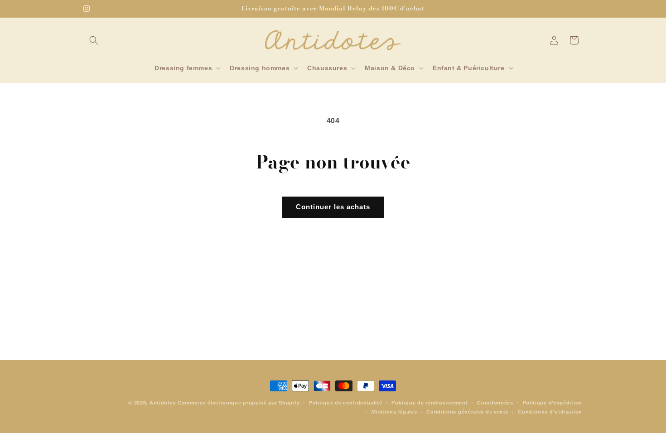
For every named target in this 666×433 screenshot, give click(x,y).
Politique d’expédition (552, 402)
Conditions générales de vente (467, 411)
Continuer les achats (333, 207)
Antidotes (163, 402)
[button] (94, 40)
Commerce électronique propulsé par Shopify (238, 402)
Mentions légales (394, 411)
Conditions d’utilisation (550, 411)
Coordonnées (495, 402)
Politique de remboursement (429, 402)
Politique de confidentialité (345, 402)
